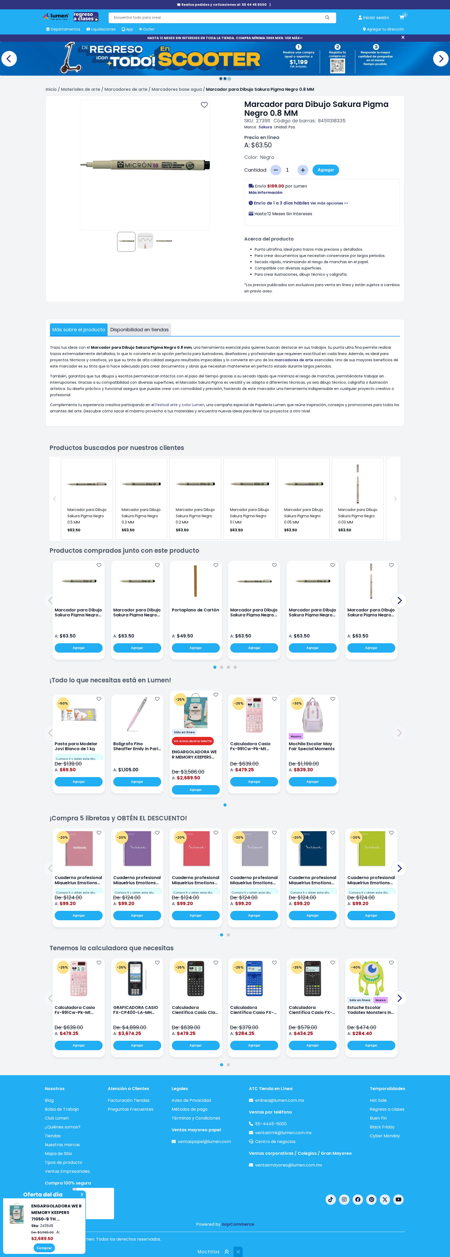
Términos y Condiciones (196, 1118)
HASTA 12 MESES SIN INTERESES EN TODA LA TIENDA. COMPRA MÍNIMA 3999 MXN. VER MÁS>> (225, 38)
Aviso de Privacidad (191, 1100)
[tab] (214, 667)
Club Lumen (57, 1118)
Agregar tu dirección (385, 29)
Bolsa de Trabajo (62, 1109)
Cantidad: (255, 170)
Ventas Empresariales (67, 1171)
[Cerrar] (403, 37)
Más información (266, 192)
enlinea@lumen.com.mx (279, 1100)
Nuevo (296, 736)
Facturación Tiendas (128, 1100)
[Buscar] (327, 17)
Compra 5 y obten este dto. (76, 893)
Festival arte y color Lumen (179, 404)
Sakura (265, 127)
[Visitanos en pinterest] (371, 1199)
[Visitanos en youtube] (398, 1199)
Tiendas (53, 1136)
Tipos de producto (63, 1162)
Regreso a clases (387, 1109)
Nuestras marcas (62, 1145)
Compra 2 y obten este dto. (76, 759)
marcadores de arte (293, 360)
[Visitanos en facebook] (358, 1199)
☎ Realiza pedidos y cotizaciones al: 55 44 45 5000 (222, 4)
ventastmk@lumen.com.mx (283, 1133)
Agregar (326, 170)
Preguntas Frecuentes (130, 1109)
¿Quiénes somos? (62, 1127)
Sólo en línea (184, 732)
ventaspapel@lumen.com (204, 1142)
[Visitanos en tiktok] (331, 1199)
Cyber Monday (385, 1136)
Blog (49, 1100)
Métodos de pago (190, 1109)
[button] (51, 600)
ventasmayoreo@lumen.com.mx (288, 1165)
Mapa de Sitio (58, 1154)
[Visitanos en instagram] (344, 1199)
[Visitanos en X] (385, 1199)
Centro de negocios (275, 1142)
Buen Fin (378, 1118)
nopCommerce (238, 1224)
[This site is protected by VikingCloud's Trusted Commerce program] (93, 1203)
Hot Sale (378, 1100)
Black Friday (382, 1127)
